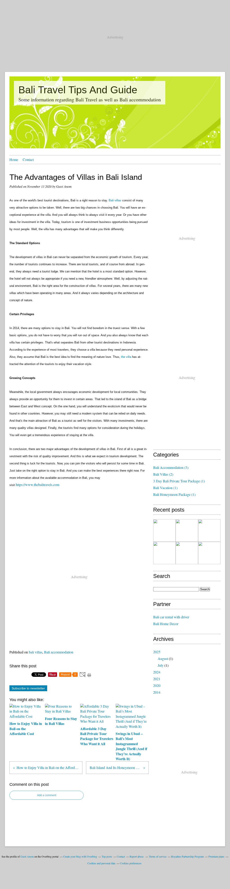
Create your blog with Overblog (80, 856)
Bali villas (115, 200)
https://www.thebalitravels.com (37, 484)
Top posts (107, 856)
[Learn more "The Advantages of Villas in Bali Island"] (187, 553)
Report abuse (137, 856)
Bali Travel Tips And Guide (77, 90)
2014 (156, 692)
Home (13, 159)
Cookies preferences (131, 863)
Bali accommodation (58, 652)
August (163, 658)
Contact (28, 159)
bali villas (35, 652)
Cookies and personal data (101, 863)
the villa (126, 357)
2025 (156, 651)
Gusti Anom (27, 856)
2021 (156, 678)
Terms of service (157, 856)
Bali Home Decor (165, 623)
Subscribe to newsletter (28, 688)
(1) (179, 481)
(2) (163, 474)
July (161, 665)
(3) (170, 467)
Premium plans (216, 856)
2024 (156, 672)
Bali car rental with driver (171, 617)
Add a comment (46, 795)
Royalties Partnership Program (187, 856)
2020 (156, 685)
